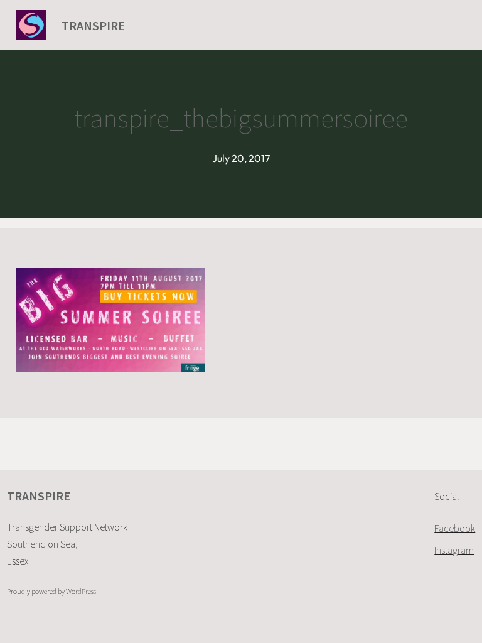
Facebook (454, 528)
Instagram (454, 550)
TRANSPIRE (93, 25)
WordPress (81, 591)
